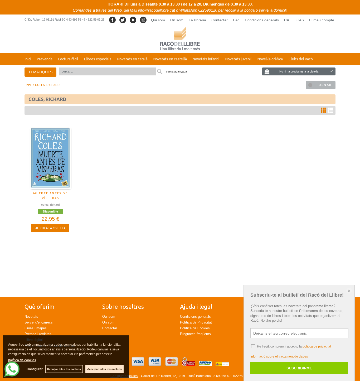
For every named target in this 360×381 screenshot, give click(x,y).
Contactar (219, 20)
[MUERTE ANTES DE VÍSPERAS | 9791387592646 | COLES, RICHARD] (50, 158)
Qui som (158, 20)
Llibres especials (97, 59)
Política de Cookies (195, 328)
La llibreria (197, 20)
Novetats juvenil (238, 59)
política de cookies (22, 360)
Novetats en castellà (170, 59)
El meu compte (321, 20)
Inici (28, 59)
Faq (236, 20)
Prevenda (44, 59)
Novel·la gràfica (270, 59)
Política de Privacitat (196, 322)
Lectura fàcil (68, 59)
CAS (300, 20)
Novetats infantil (206, 59)
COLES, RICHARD (50, 204)
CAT (287, 20)
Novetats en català (132, 59)
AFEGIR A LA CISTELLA (50, 228)
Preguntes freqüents (195, 334)
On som (176, 20)
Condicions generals (262, 20)
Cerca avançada (176, 71)
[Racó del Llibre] (180, 38)
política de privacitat (317, 346)
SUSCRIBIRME (299, 368)
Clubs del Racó (301, 59)
